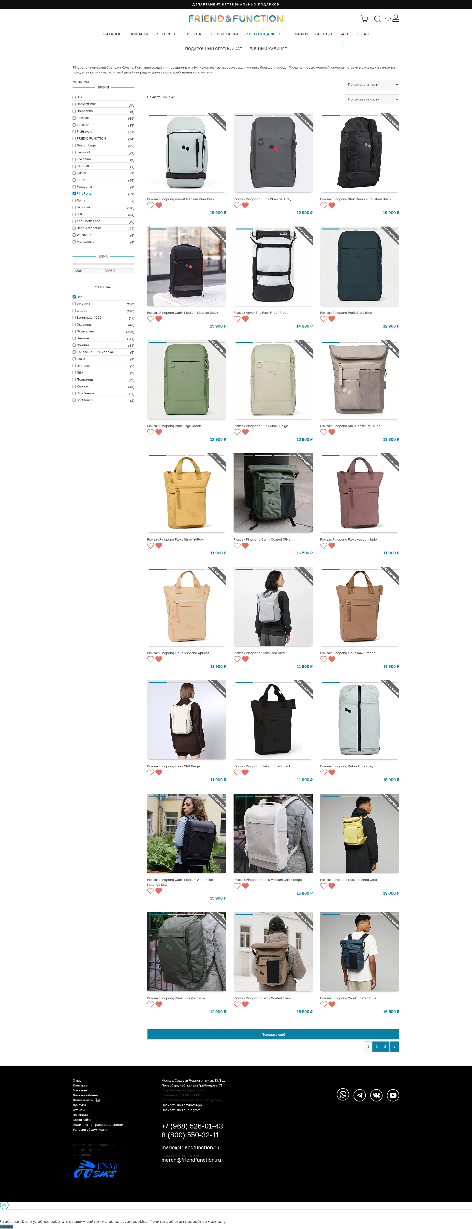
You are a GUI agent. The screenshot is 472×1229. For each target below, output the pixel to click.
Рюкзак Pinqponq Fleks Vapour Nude (348, 539)
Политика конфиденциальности (98, 1125)
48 (173, 97)
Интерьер (166, 33)
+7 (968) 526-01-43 (192, 1126)
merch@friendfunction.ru (191, 1159)
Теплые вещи (223, 33)
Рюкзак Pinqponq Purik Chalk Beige (261, 426)
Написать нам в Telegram (181, 1110)
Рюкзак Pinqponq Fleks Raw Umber (347, 653)
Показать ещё (273, 1034)
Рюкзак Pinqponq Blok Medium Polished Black (355, 199)
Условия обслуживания (91, 1129)
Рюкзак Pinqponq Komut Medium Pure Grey (180, 199)
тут (224, 1222)
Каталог (112, 33)
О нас (363, 33)
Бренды (323, 33)
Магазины (80, 1090)
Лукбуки (79, 1105)
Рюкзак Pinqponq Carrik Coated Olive (262, 539)
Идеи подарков (263, 33)
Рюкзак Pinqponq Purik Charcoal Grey (262, 199)
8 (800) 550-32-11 (190, 1135)
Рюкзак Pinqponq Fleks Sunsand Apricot (178, 653)
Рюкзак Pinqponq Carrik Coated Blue (348, 998)
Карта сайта (82, 1120)
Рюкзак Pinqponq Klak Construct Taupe (350, 426)
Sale (344, 33)
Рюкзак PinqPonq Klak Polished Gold (348, 880)
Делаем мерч (83, 1100)
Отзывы (79, 1110)
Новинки (298, 33)
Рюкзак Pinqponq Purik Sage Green (174, 426)
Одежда (192, 33)
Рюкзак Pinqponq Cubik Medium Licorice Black (182, 312)
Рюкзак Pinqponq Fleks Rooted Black (262, 766)
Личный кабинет (268, 48)
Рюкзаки (138, 33)
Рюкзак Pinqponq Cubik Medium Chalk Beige (268, 880)
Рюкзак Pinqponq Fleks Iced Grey (259, 653)
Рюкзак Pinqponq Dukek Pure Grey (346, 766)
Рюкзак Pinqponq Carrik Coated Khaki (262, 998)
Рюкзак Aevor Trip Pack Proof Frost (261, 312)
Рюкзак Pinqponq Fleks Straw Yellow (175, 539)
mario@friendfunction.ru (190, 1147)
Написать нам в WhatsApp (182, 1105)
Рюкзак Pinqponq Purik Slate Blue (346, 312)
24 (165, 97)
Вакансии (80, 1115)
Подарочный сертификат (213, 48)
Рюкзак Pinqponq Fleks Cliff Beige (173, 766)
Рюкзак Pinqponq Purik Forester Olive (176, 998)
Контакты (80, 1085)
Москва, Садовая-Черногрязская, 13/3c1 (193, 1080)
